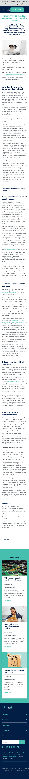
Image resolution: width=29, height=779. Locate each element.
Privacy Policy (12, 769)
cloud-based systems (12, 381)
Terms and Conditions (5, 769)
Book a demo (17, 9)
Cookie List (25, 769)
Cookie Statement (18, 769)
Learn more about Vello (14, 4)
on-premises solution (11, 249)
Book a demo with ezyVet (9, 522)
